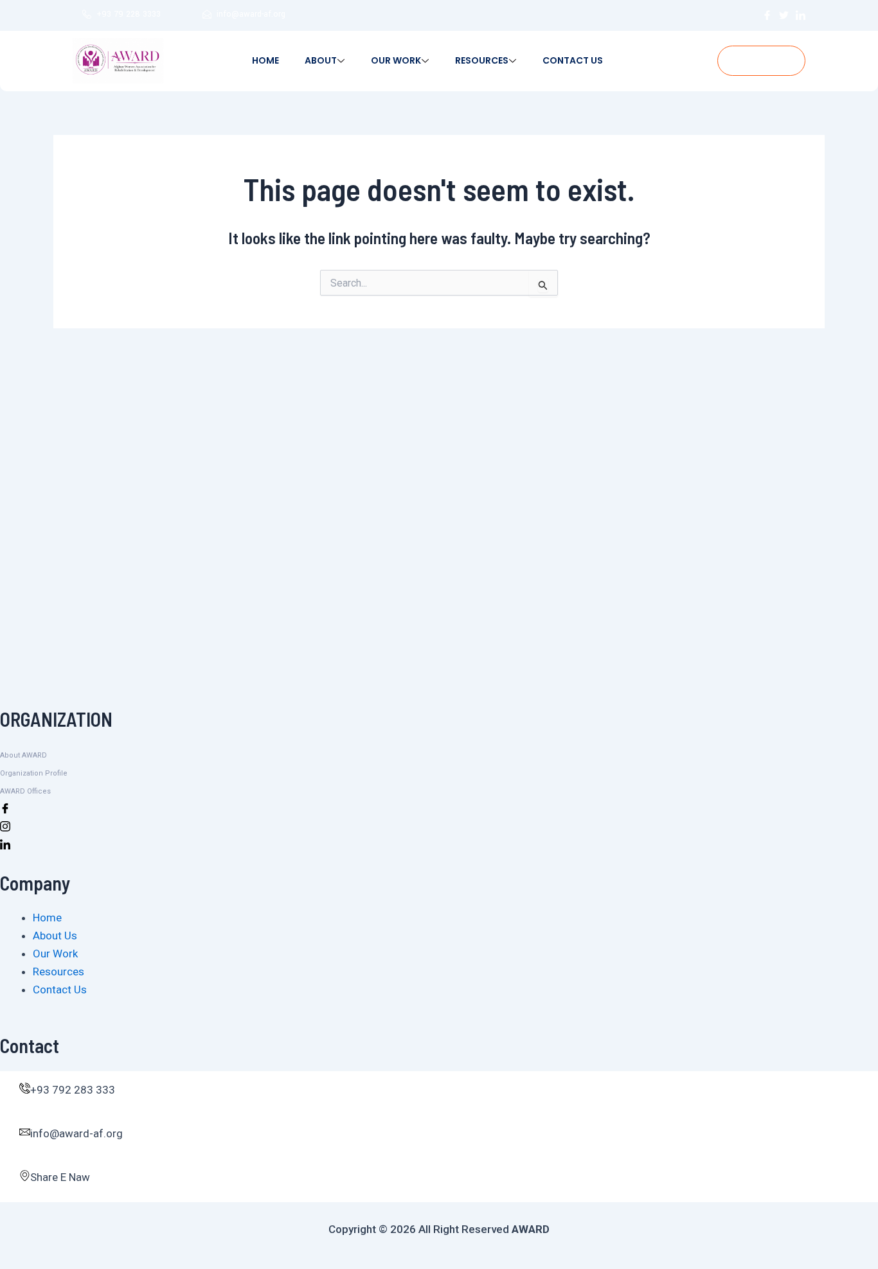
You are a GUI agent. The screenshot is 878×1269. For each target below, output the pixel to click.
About (321, 60)
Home (265, 60)
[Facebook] (439, 808)
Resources (481, 60)
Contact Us (572, 60)
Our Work (396, 60)
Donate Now (761, 60)
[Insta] (439, 826)
